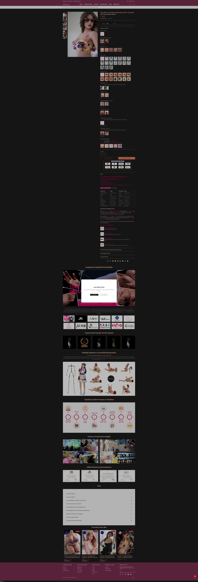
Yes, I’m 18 (94, 294)
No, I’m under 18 (103, 294)
